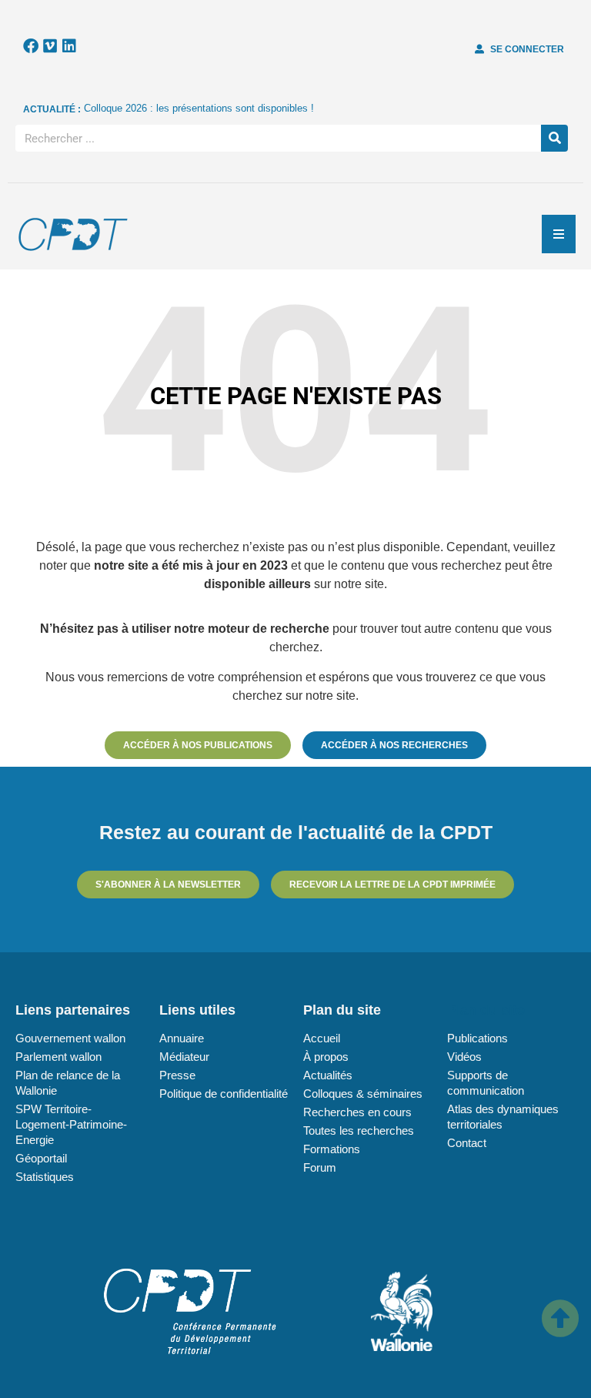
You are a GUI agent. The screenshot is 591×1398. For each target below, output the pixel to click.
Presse (177, 1075)
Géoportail (41, 1158)
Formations (331, 1149)
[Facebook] (30, 46)
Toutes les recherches (358, 1130)
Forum (319, 1167)
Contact (466, 1142)
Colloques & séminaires (362, 1093)
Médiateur (184, 1056)
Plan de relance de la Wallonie (67, 1083)
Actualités (327, 1075)
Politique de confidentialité (223, 1093)
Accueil (321, 1038)
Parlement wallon (58, 1056)
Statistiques (44, 1176)
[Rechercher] (554, 138)
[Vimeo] (50, 46)
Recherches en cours (357, 1112)
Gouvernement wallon (70, 1038)
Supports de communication (485, 1083)
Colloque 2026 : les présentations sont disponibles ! (199, 108)
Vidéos (464, 1056)
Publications (477, 1038)
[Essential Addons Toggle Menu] (559, 234)
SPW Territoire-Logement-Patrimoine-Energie (71, 1124)
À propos (326, 1056)
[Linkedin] (69, 46)
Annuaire (181, 1038)
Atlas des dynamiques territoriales (503, 1116)
